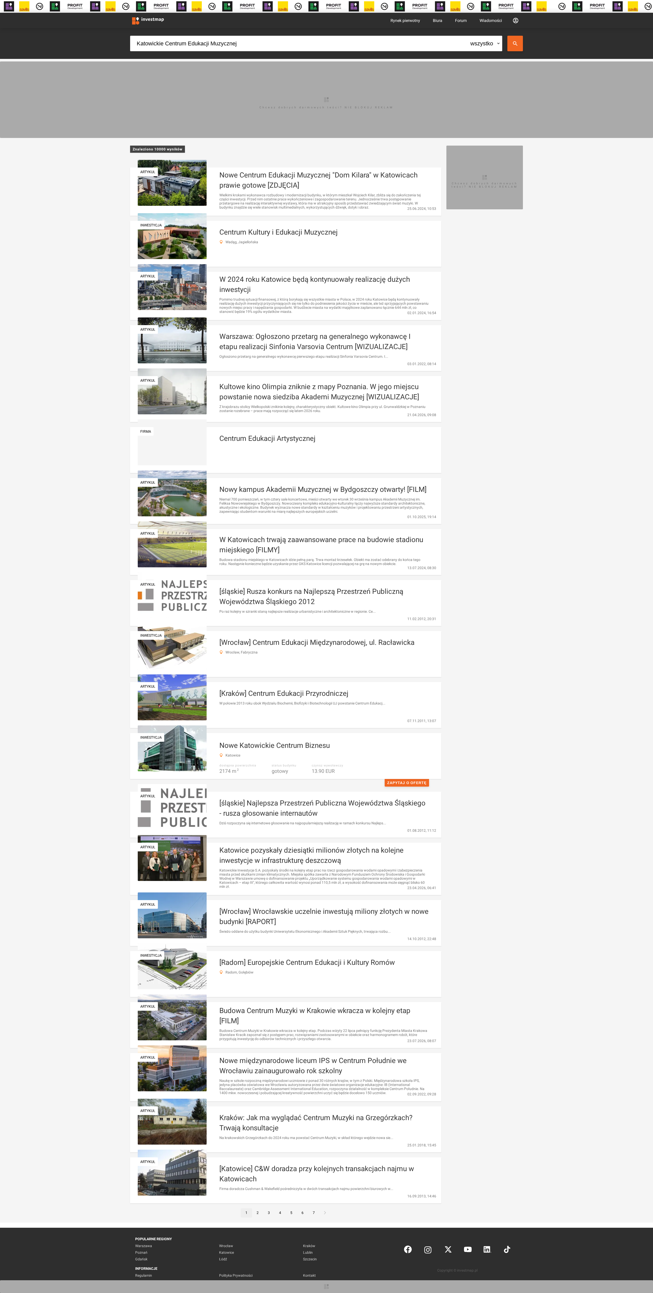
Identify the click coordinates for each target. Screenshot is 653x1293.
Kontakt (309, 1275)
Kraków (309, 1246)
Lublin (308, 1252)
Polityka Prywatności (236, 1275)
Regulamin (143, 1275)
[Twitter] (448, 1251)
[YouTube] (468, 1251)
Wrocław (226, 1246)
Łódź (223, 1259)
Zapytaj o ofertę (406, 783)
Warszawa (143, 1246)
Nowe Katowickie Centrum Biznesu (274, 745)
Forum (461, 20)
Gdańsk (141, 1259)
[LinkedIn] (487, 1251)
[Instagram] (427, 1251)
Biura (437, 20)
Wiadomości (491, 20)
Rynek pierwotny (405, 20)
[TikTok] (507, 1251)
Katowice (226, 1252)
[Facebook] (408, 1251)
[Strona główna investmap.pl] (148, 20)
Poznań (141, 1252)
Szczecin (310, 1259)
